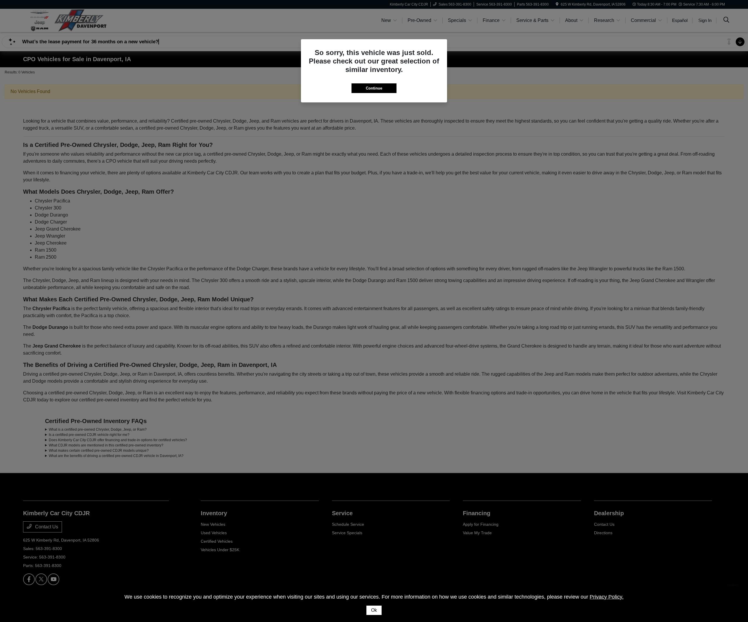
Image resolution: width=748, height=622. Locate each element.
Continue (374, 88)
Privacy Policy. (607, 597)
